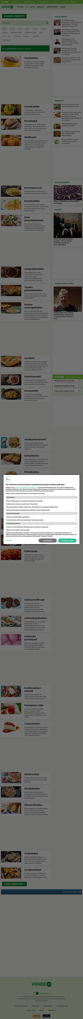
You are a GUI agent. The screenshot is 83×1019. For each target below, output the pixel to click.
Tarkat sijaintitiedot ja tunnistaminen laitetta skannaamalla (24, 501)
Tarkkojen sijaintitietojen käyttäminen (18, 517)
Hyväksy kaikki (67, 540)
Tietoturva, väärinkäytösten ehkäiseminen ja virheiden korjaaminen (27, 527)
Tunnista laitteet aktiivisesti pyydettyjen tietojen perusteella (24, 520)
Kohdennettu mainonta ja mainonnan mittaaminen (22, 504)
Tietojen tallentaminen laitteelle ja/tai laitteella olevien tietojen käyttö (28, 510)
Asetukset (48, 540)
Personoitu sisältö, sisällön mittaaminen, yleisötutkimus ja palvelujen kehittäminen (32, 507)
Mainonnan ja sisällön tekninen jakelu (18, 530)
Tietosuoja (9, 540)
